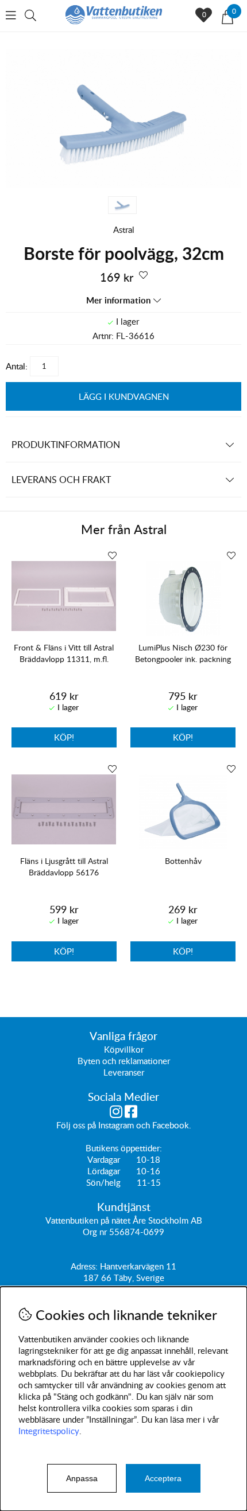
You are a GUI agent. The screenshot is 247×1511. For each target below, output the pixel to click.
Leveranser (123, 1072)
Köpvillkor (124, 1049)
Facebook (170, 1125)
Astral (123, 229)
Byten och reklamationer (124, 1060)
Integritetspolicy (48, 1430)
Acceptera (163, 1478)
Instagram (116, 1125)
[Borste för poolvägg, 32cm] (123, 184)
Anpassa (82, 1478)
